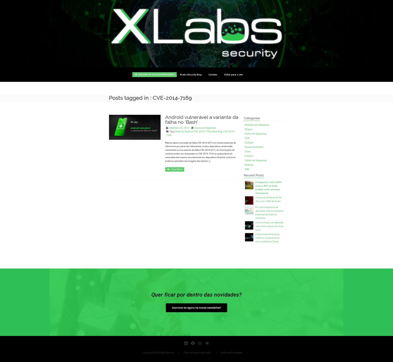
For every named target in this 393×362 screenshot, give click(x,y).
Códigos (249, 142)
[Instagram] (200, 343)
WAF (247, 169)
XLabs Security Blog (191, 74)
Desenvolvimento (254, 147)
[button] (154, 74)
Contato (212, 74)
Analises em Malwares (257, 124)
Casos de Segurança (205, 127)
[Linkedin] (186, 343)
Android (179, 131)
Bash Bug (217, 131)
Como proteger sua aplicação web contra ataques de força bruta (269, 226)
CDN (247, 138)
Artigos (248, 129)
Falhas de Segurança (256, 160)
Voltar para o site (233, 74)
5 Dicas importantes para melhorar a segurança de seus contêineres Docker (267, 238)
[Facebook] (193, 343)
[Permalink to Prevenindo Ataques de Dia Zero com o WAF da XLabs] (249, 200)
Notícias (249, 164)
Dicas (248, 151)
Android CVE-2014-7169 (198, 131)
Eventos (249, 155)
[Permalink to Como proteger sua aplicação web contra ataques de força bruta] (249, 225)
